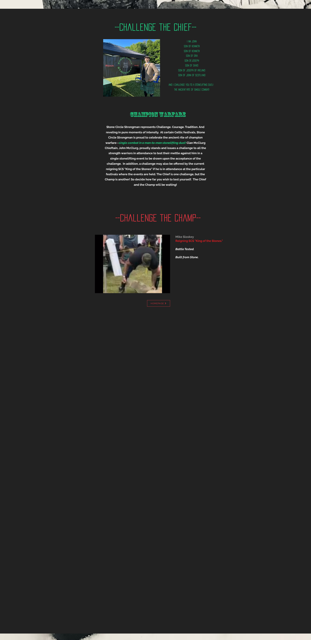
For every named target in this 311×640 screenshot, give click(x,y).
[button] (166, 289)
